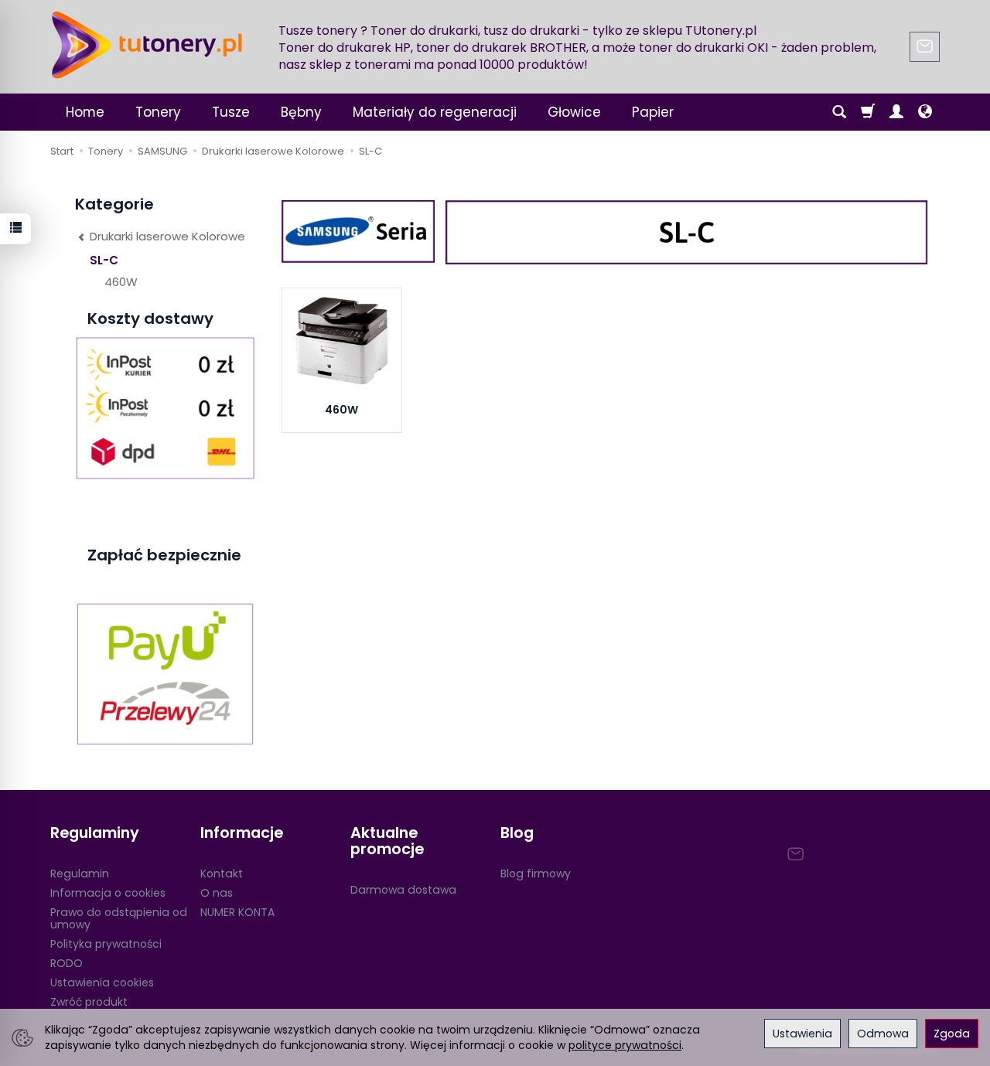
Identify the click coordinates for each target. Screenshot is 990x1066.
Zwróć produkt (89, 1002)
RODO (66, 963)
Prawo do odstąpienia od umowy (118, 918)
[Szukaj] (839, 112)
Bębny (301, 112)
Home (85, 112)
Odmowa (883, 1033)
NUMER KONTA (237, 912)
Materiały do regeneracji (435, 112)
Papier (653, 112)
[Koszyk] (867, 112)
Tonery (158, 112)
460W (341, 409)
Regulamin (79, 873)
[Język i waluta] (925, 112)
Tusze (231, 112)
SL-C (104, 260)
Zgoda (952, 1033)
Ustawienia (802, 1033)
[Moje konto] (896, 112)
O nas (216, 893)
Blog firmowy (535, 873)
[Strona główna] (147, 44)
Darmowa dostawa (403, 889)
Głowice (574, 112)
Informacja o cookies (108, 893)
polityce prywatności (624, 1045)
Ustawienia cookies (102, 982)
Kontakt (221, 873)
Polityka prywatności (106, 944)
